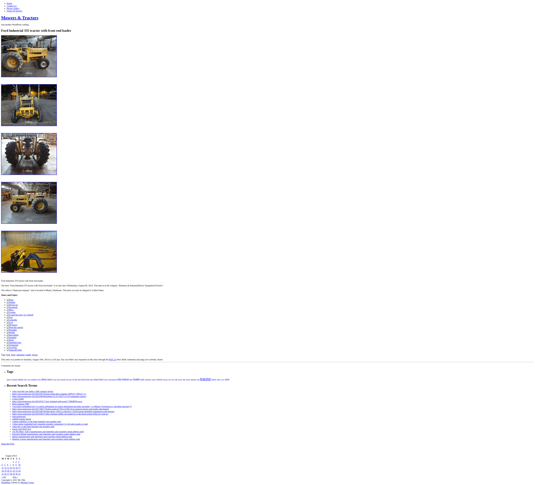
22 (14, 471)
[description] (13, 335)
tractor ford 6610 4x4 (21, 429)
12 (5, 468)
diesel (49, 379)
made (142, 379)
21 (11, 471)
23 (16, 471)
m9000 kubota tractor (21, 419)
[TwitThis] (12, 347)
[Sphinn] (11, 302)
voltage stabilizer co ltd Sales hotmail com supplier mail (36, 421)
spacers (193, 379)
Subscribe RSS (7, 444)
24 (19, 471)
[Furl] (10, 317)
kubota (125, 379)
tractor (35, 355)
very (222, 379)
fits (73, 379)
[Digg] (10, 300)
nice (169, 379)
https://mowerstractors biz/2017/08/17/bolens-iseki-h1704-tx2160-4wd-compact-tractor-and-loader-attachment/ (60, 409)
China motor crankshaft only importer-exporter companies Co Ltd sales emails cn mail (50, 424)
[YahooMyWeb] (14, 350)
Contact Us (12, 6)
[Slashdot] (11, 337)
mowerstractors (19, 416)
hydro (106, 379)
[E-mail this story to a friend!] (20, 315)
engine (54, 379)
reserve (188, 379)
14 (11, 468)
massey (154, 379)
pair (176, 379)
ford (8, 355)
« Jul (4, 477)
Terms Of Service (14, 11)
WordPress (6, 482)
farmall (63, 379)
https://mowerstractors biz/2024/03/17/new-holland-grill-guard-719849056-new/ (47, 401)
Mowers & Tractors (19, 17)
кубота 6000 (18, 399)
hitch (91, 379)
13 (8, 468)
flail (76, 379)
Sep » (15, 477)
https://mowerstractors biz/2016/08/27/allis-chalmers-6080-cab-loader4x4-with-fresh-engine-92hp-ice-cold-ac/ (60, 414)
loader (28, 355)
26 (5, 474)
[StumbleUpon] (14, 342)
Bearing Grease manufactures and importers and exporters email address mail (46, 439)
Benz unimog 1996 (20, 404)
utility (219, 379)
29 (14, 474)
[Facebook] (12, 307)
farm (58, 379)
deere (44, 379)
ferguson (69, 379)
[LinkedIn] (12, 320)
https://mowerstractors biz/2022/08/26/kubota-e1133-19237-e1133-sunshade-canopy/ (49, 396)
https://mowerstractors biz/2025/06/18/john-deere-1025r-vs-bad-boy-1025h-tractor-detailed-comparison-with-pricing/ (63, 411)
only (173, 379)
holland (96, 379)
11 (3, 468)
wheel (227, 379)
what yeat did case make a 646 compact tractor (32, 391)
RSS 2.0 (112, 359)
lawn (131, 379)
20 (8, 471)
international (112, 379)
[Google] (11, 312)
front (13, 355)
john (119, 379)
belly (25, 379)
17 (19, 468)
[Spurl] (10, 340)
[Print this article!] (15, 327)
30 (16, 474)
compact (34, 379)
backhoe (20, 379)
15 (14, 468)
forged (83, 379)
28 (11, 474)
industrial (20, 355)
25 (3, 474)
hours (101, 379)
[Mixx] (10, 310)
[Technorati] (12, 345)
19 (5, 471)
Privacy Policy (13, 8)
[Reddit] (11, 332)
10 (19, 465)
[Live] (10, 322)
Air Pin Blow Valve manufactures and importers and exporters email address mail (48, 431)
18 (3, 471)
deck (39, 379)
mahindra (148, 379)
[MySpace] (12, 325)
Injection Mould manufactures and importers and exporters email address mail (46, 434)
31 (19, 474)
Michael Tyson (27, 482)
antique (9, 379)
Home (9, 3)
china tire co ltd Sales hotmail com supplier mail (33, 426)
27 (8, 474)
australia (14, 379)
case (29, 379)
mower (159, 379)
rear (184, 379)
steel (198, 379)
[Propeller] (12, 330)
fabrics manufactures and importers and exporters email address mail (42, 436)
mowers (165, 379)
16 (16, 468)
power (180, 379)
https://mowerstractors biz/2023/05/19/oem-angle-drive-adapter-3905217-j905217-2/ (49, 394)
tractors (213, 379)
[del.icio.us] (12, 305)
